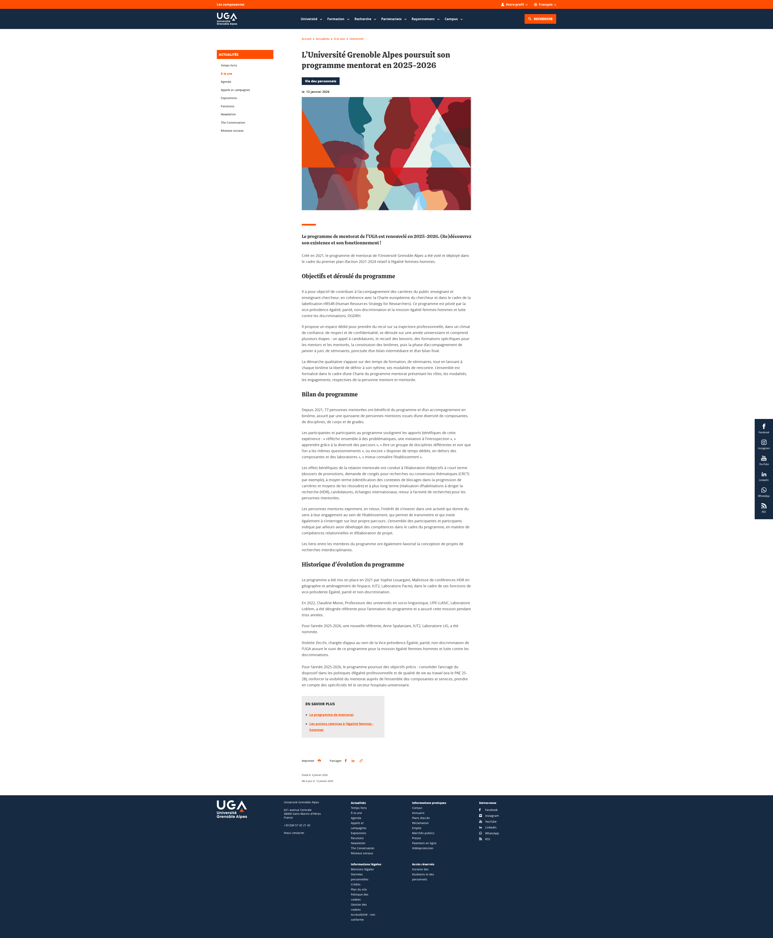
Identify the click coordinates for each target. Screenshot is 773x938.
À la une (226, 73)
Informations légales (366, 864)
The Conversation (233, 122)
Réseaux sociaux (232, 130)
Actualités (228, 54)
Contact (417, 808)
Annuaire (418, 813)
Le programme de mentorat (331, 715)
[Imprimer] (319, 761)
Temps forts (229, 65)
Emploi (416, 828)
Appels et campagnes (235, 90)
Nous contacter (294, 833)
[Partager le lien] (361, 761)
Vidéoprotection (422, 848)
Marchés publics (423, 833)
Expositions (229, 98)
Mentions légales (362, 869)
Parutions (227, 106)
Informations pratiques (429, 803)
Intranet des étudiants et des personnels (423, 874)
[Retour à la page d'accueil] (227, 18)
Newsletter (228, 114)
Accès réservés (423, 864)
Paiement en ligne (424, 843)
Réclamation (420, 823)
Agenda (226, 82)
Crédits (356, 884)
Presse (416, 838)
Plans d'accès (421, 818)
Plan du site (359, 889)
